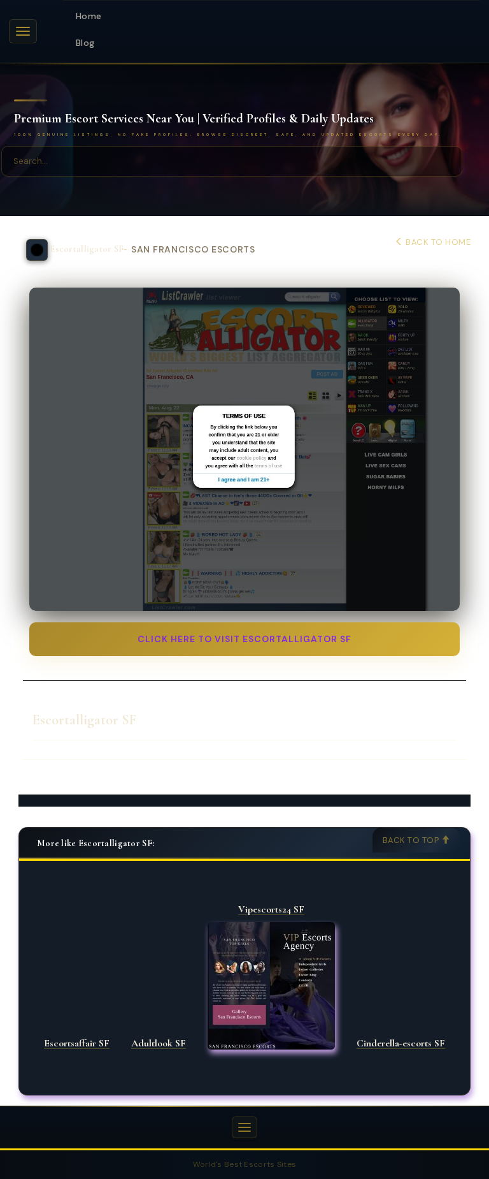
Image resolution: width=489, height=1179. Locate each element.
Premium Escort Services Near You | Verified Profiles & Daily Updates (194, 119)
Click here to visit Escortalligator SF (244, 639)
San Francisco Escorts (193, 249)
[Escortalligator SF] (244, 449)
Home (88, 16)
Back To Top (412, 840)
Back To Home (437, 242)
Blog (85, 42)
